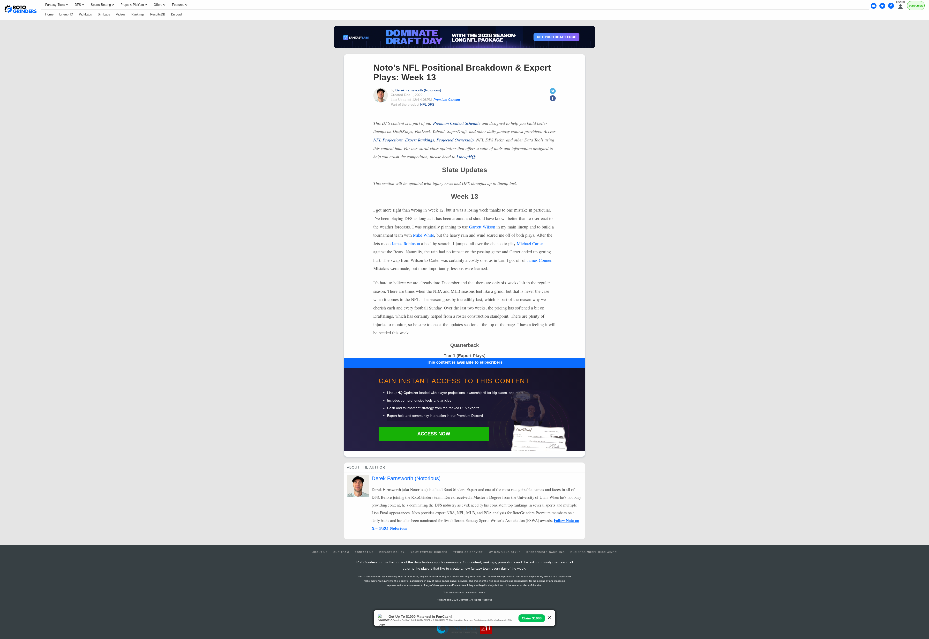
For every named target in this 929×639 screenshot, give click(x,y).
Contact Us (364, 552)
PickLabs (85, 14)
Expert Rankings (419, 140)
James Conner (539, 260)
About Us (320, 552)
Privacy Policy (392, 552)
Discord (176, 14)
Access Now (433, 433)
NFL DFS (427, 104)
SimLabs (104, 14)
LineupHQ (66, 14)
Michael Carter (530, 243)
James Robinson (406, 243)
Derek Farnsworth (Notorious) (418, 90)
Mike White (423, 235)
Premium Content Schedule (456, 123)
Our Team (341, 552)
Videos (121, 14)
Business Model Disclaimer (593, 552)
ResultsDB (157, 14)
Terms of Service (468, 552)
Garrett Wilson (482, 227)
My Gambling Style (505, 552)
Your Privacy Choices (429, 552)
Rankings (137, 14)
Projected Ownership (455, 140)
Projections (388, 140)
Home (49, 14)
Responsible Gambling (545, 552)
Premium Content (447, 100)
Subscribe (916, 5)
